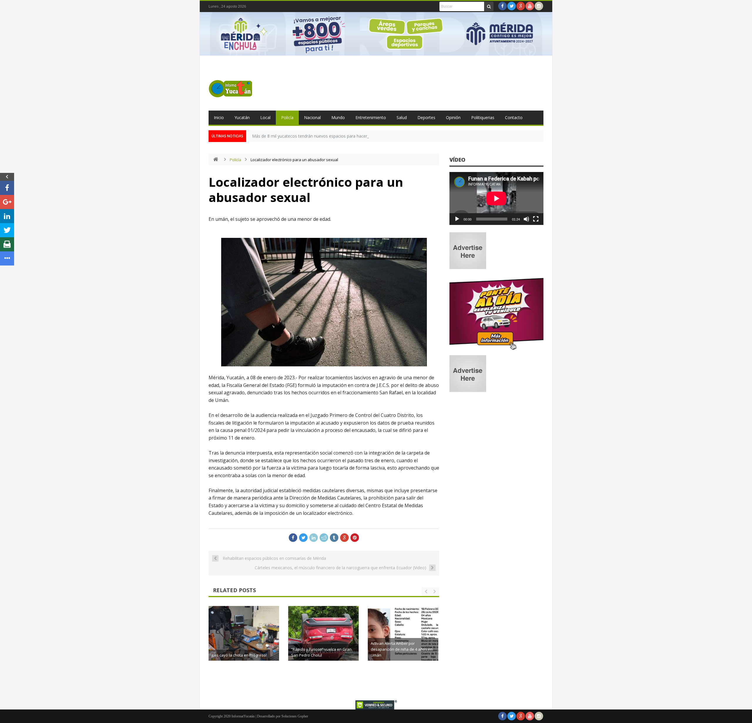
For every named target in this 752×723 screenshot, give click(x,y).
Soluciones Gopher (294, 716)
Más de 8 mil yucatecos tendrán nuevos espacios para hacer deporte (317, 136)
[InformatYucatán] (231, 88)
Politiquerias (482, 117)
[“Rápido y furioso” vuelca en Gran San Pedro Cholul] (323, 641)
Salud (402, 117)
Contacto (514, 117)
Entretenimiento (370, 117)
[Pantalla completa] (536, 219)
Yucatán (242, 117)
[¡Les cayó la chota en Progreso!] (244, 641)
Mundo (338, 117)
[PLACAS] (496, 350)
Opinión (453, 117)
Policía (287, 117)
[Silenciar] (526, 219)
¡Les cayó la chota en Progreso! (239, 655)
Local (265, 117)
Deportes (426, 117)
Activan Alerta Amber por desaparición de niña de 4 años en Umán (402, 649)
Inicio (219, 117)
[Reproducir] (457, 219)
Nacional (312, 117)
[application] (496, 198)
